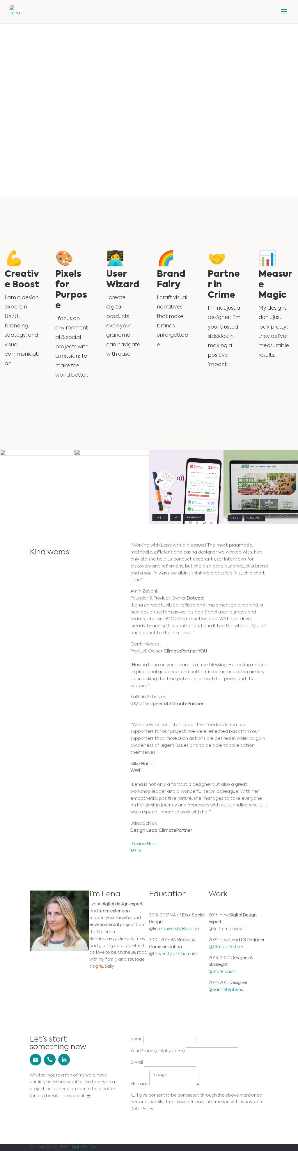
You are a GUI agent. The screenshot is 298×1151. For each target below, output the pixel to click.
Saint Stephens (228, 990)
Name (136, 1039)
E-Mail (136, 1062)
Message (139, 1084)
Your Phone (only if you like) (157, 1051)
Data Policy (83, 1147)
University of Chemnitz (175, 954)
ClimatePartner (228, 947)
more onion (224, 972)
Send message (160, 1119)
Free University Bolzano (176, 929)
